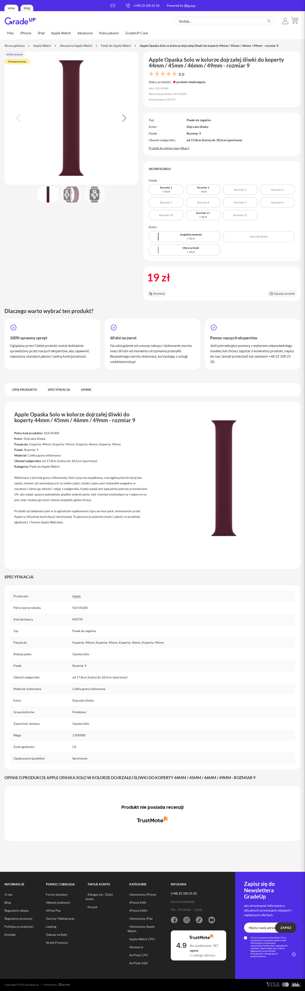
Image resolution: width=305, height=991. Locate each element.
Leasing (51, 926)
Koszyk (92, 907)
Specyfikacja (59, 389)
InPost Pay (53, 910)
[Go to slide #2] (71, 194)
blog (27, 8)
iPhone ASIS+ (138, 910)
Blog (7, 902)
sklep (11, 8)
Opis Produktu (24, 389)
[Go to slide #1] (48, 194)
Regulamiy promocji (18, 918)
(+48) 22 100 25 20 (146, 5)
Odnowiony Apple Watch (141, 929)
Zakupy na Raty (56, 934)
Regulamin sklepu (16, 910)
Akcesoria (136, 947)
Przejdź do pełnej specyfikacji (169, 148)
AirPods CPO (138, 955)
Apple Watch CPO (142, 939)
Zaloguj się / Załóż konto (99, 897)
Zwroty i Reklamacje (60, 918)
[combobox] (224, 20)
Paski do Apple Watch (116, 45)
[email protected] (235, 356)
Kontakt (10, 934)
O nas (8, 894)
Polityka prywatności (19, 926)
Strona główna (14, 45)
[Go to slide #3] (94, 194)
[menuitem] (10, 33)
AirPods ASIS (138, 963)
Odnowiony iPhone (142, 894)
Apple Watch (42, 45)
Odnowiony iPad (140, 918)
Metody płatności (58, 902)
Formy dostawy (56, 894)
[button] (285, 20)
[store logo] (20, 21)
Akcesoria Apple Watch (76, 45)
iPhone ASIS (137, 902)
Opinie (86, 389)
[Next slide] (123, 118)
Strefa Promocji (57, 942)
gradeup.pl (32, 984)
